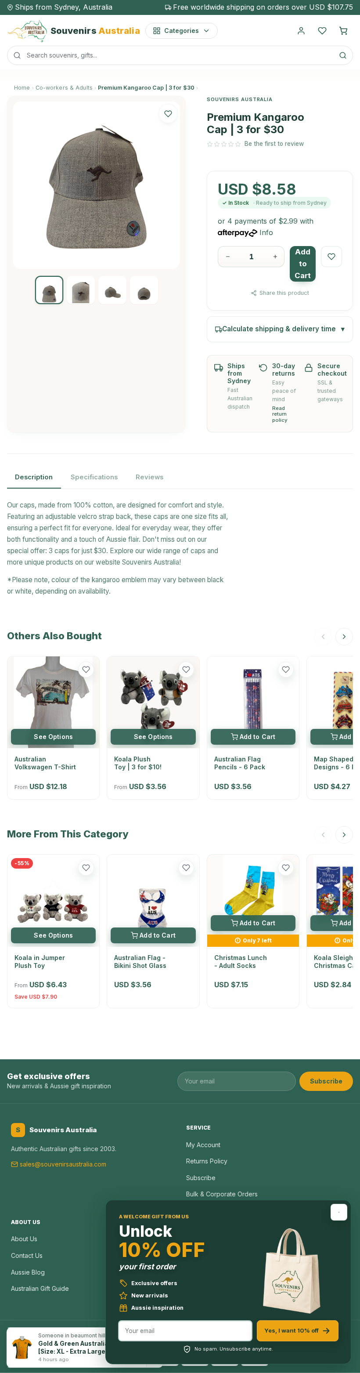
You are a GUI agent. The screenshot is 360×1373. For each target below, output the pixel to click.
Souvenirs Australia (150, 562)
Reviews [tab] (149, 477)
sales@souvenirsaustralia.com (63, 1164)
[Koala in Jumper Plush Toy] (53, 900)
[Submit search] (343, 55)
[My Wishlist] (322, 30)
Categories (181, 30)
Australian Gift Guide (40, 1288)
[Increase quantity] (275, 256)
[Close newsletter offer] (339, 1212)
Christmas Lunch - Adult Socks (240, 961)
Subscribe (326, 1081)
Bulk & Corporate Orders (222, 1194)
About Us (24, 1239)
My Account (203, 1144)
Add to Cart (303, 263)
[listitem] (49, 290)
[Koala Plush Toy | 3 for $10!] (153, 702)
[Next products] (344, 636)
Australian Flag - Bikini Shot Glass (140, 961)
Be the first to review (274, 143)
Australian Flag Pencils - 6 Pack (239, 763)
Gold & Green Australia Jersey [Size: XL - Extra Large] (84, 1347)
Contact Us (27, 1255)
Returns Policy (206, 1161)
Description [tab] (34, 477)
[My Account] (301, 30)
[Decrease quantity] (228, 256)
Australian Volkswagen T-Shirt (45, 763)
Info (266, 232)
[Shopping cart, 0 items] (343, 30)
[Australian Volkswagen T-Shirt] (53, 702)
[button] (168, 113)
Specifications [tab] (94, 477)
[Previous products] (323, 636)
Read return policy (280, 415)
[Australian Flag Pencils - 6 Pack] (253, 702)
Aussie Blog (28, 1272)
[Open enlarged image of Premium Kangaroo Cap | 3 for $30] (96, 185)
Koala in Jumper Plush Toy (39, 961)
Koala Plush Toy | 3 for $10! (138, 763)
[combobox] (180, 55)
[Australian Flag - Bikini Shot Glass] (153, 900)
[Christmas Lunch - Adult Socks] (253, 894)
